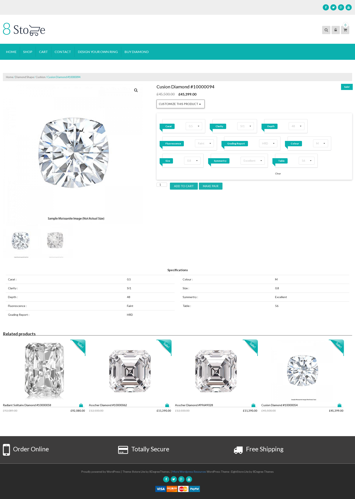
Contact (63, 52)
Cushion (40, 77)
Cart (43, 52)
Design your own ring (98, 52)
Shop (27, 52)
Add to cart (184, 186)
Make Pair (210, 186)
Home (11, 52)
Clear (278, 173)
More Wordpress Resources (189, 471)
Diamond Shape (24, 77)
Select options (82, 405)
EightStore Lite (240, 471)
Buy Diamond (136, 52)
